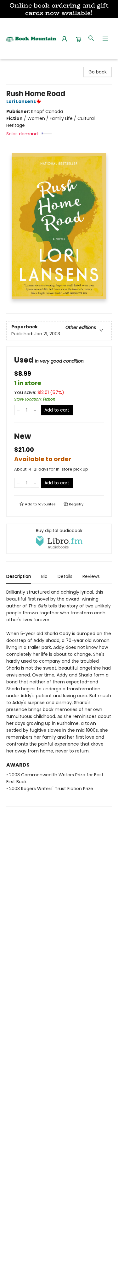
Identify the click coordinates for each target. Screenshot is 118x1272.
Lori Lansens (21, 101)
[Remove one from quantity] (18, 410)
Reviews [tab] (91, 576)
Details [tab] (65, 576)
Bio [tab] (44, 576)
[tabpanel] (59, 698)
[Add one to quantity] (35, 410)
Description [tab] (18, 576)
